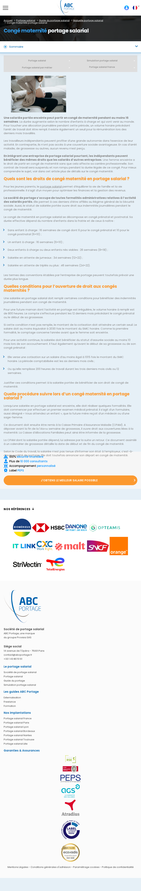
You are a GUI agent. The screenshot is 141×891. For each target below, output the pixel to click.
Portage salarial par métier (37, 67)
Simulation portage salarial (102, 60)
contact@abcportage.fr (18, 655)
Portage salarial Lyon (16, 727)
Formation (10, 706)
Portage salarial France (18, 718)
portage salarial (51, 186)
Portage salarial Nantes (18, 735)
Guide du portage (14, 681)
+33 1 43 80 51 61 (13, 659)
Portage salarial (37, 60)
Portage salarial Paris (16, 723)
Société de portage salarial (20, 672)
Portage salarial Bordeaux (19, 731)
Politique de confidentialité (118, 867)
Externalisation (12, 697)
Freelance (10, 701)
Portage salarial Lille (16, 744)
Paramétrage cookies (86, 867)
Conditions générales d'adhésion (51, 867)
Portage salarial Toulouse (19, 739)
